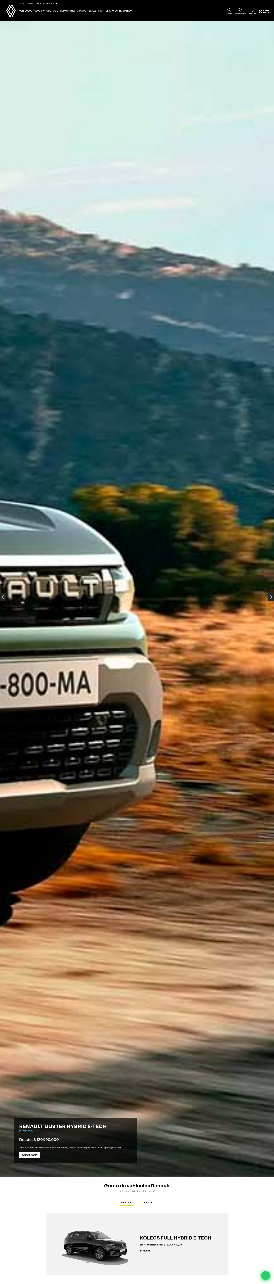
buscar (229, 14)
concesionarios (240, 14)
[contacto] (252, 10)
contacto (252, 14)
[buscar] (229, 10)
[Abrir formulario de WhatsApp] (265, 1275)
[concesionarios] (240, 10)
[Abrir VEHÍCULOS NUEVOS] (44, 11)
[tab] (126, 1203)
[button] (3, 597)
